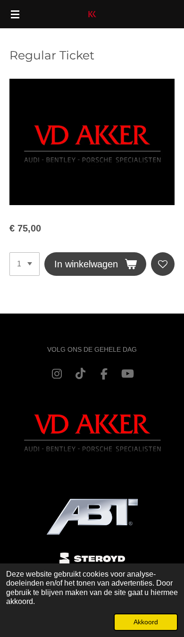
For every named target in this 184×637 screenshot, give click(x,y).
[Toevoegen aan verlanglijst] (163, 264)
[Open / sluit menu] (15, 14)
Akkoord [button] (146, 622)
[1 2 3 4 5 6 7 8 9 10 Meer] (24, 264)
